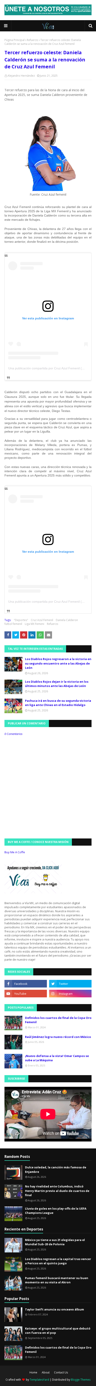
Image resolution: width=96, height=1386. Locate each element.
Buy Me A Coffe (14, 852)
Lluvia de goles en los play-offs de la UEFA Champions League (55, 1210)
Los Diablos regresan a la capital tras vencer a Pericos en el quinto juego (58, 1261)
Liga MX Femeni (34, 624)
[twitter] (70, 984)
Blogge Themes (80, 1380)
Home (33, 1372)
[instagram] (70, 993)
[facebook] (25, 984)
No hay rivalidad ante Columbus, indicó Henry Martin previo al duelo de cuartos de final (57, 1190)
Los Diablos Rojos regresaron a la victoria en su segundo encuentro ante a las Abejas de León (58, 663)
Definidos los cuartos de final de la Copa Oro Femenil (58, 1020)
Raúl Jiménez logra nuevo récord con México (58, 1037)
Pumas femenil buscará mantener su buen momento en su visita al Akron (56, 1280)
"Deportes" (21, 620)
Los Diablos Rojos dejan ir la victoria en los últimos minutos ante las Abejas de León (56, 684)
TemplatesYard (39, 1380)
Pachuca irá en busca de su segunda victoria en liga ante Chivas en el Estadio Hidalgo (58, 703)
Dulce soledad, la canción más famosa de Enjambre (55, 1169)
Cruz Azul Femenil (42, 620)
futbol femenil (13, 624)
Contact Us (61, 1372)
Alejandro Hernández (21, 76)
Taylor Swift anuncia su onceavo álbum (54, 1309)
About (46, 1372)
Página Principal (14, 40)
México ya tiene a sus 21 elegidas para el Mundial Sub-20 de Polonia (55, 1242)
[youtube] (25, 993)
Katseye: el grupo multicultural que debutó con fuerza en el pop (57, 1330)
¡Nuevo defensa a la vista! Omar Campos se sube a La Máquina (57, 1058)
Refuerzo (32, 40)
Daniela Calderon (67, 620)
